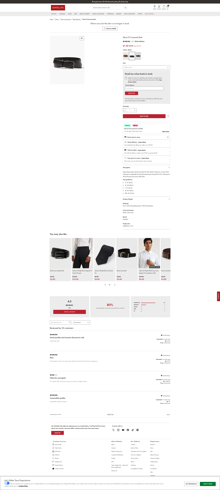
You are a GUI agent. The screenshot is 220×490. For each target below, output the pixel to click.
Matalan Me (58, 462)
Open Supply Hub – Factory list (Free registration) (119, 466)
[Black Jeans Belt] (127, 253)
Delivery (57, 455)
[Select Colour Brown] (138, 56)
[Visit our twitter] (113, 430)
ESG (112, 462)
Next (168, 414)
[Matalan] (58, 7)
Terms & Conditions (136, 455)
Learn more (165, 131)
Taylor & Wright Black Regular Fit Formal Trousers (82, 272)
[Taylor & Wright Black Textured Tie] (105, 253)
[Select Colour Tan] (125, 56)
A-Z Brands (153, 468)
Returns (57, 458)
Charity (113, 458)
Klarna (132, 462)
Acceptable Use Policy (137, 468)
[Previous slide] (105, 285)
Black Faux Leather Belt (57, 271)
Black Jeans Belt (121, 271)
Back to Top (110, 414)
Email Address (129, 85)
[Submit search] (125, 7)
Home (51, 19)
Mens (151, 448)
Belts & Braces (77, 19)
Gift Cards (57, 451)
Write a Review (139, 41)
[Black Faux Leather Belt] (60, 253)
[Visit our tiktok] (132, 430)
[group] (52, 278)
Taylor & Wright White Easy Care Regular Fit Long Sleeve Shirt (148, 272)
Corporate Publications (117, 455)
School (152, 465)
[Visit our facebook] (127, 430)
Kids (151, 451)
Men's (57, 19)
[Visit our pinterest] (137, 430)
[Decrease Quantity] (125, 110)
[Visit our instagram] (118, 430)
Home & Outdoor (155, 458)
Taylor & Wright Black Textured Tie (104, 272)
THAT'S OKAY (207, 484)
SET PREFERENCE (191, 484)
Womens (152, 444)
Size (124, 63)
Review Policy (134, 448)
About (112, 444)
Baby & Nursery (154, 455)
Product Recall (58, 465)
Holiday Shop (154, 462)
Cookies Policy (23, 486)
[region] (110, 483)
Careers (113, 448)
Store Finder (58, 444)
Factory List (114, 470)
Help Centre (58, 448)
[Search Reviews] (69, 322)
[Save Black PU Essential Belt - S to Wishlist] (105, 28)
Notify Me (131, 93)
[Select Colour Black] (132, 56)
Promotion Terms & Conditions (139, 451)
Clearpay (133, 465)
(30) (132, 41)
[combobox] (146, 67)
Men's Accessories (66, 19)
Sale (151, 472)
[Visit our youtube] (123, 430)
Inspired (152, 475)
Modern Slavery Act (116, 451)
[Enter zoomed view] (82, 38)
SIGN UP (57, 433)
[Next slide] (115, 285)
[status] (130, 110)
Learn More (142, 142)
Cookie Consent (59, 468)
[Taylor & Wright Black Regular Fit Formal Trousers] (82, 253)
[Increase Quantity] (135, 110)
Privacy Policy (134, 458)
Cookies (133, 444)
